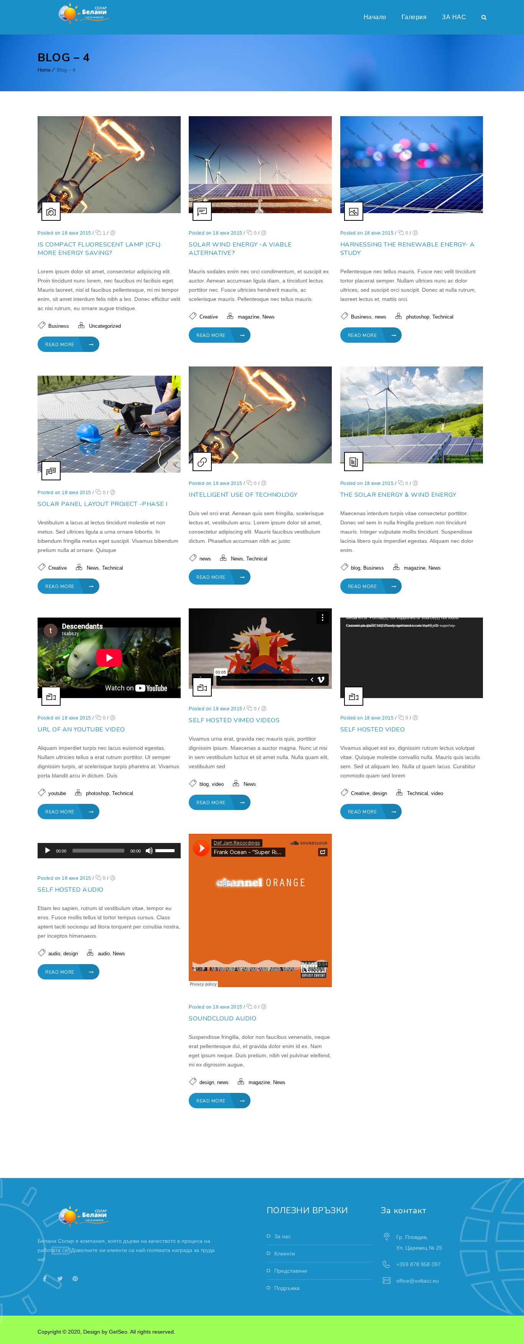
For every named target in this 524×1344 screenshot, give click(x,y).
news (380, 317)
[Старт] (47, 850)
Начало (375, 17)
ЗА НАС (454, 17)
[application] (411, 658)
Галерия (414, 17)
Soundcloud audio (222, 1018)
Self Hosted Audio (71, 890)
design (379, 793)
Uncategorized (105, 326)
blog (355, 568)
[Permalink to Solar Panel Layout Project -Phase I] (109, 471)
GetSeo (118, 1332)
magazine (248, 317)
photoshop (417, 317)
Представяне (290, 1271)
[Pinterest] (75, 1278)
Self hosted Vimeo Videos (234, 720)
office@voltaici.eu (417, 1281)
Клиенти (284, 1253)
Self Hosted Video (372, 729)
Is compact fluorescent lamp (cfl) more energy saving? (99, 248)
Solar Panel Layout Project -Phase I (103, 504)
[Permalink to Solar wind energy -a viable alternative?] (260, 211)
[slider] (166, 850)
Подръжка (287, 1288)
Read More (60, 345)
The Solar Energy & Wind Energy (398, 495)
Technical (442, 317)
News (268, 317)
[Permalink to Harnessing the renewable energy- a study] (411, 211)
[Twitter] (60, 1278)
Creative (208, 317)
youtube (57, 793)
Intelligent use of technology (243, 495)
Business (58, 326)
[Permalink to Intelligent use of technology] (260, 461)
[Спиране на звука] (149, 850)
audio (54, 953)
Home (44, 70)
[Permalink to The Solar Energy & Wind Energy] (411, 461)
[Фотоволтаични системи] (85, 13)
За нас (282, 1236)
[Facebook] (44, 1278)
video (218, 784)
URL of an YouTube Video (81, 729)
